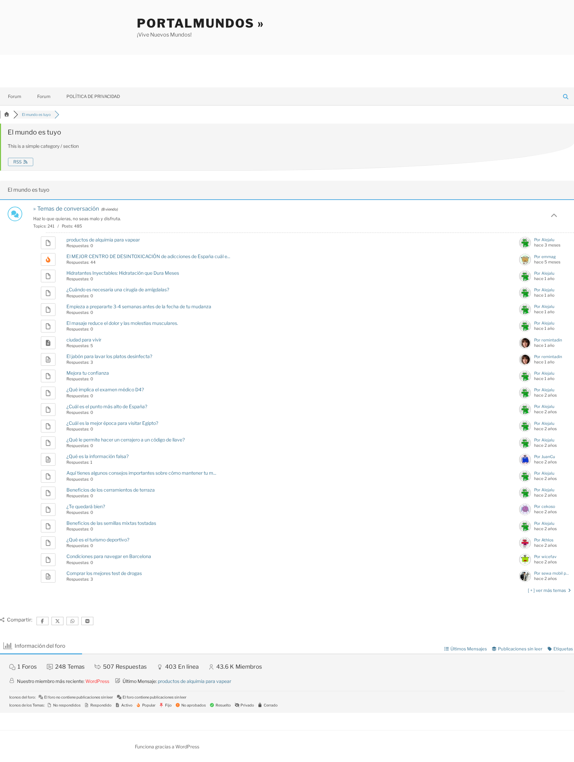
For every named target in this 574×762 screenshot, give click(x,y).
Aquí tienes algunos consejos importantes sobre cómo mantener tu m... (141, 473)
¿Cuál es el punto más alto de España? (106, 406)
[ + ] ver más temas (547, 590)
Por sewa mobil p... (551, 573)
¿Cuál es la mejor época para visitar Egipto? (112, 423)
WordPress (97, 681)
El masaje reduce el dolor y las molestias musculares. (122, 323)
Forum (14, 96)
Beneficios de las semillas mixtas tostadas (111, 523)
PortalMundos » (200, 23)
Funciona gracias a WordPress (167, 746)
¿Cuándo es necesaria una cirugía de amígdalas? (117, 289)
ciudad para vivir (83, 339)
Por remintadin (548, 339)
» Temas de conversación (66, 208)
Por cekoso (544, 506)
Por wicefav (545, 556)
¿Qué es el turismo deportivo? (97, 539)
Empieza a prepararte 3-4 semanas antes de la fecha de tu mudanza (138, 306)
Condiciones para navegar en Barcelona (108, 556)
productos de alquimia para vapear (103, 239)
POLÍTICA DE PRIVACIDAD (93, 96)
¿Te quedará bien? (85, 506)
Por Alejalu (544, 239)
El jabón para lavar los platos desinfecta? (109, 356)
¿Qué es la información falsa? (97, 456)
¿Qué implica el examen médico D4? (105, 389)
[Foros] (7, 114)
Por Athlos (543, 539)
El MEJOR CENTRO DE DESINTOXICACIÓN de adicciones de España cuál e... (148, 256)
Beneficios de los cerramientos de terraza (110, 490)
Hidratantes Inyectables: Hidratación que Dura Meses (122, 273)
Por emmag (545, 256)
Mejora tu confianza (87, 373)
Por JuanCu (544, 456)
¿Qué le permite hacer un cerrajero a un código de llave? (125, 439)
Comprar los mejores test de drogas (104, 573)
